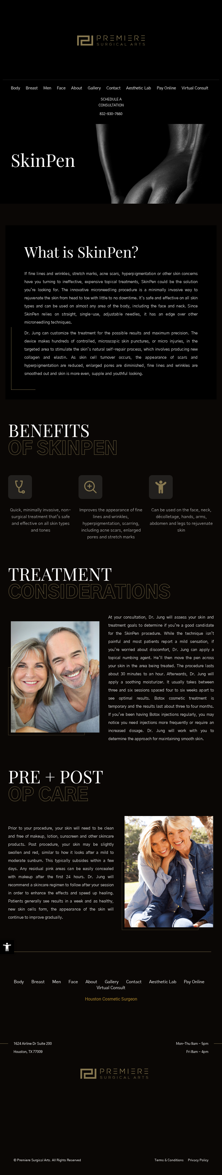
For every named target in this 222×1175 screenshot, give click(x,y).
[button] (7, 947)
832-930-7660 (111, 114)
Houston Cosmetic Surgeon (111, 999)
